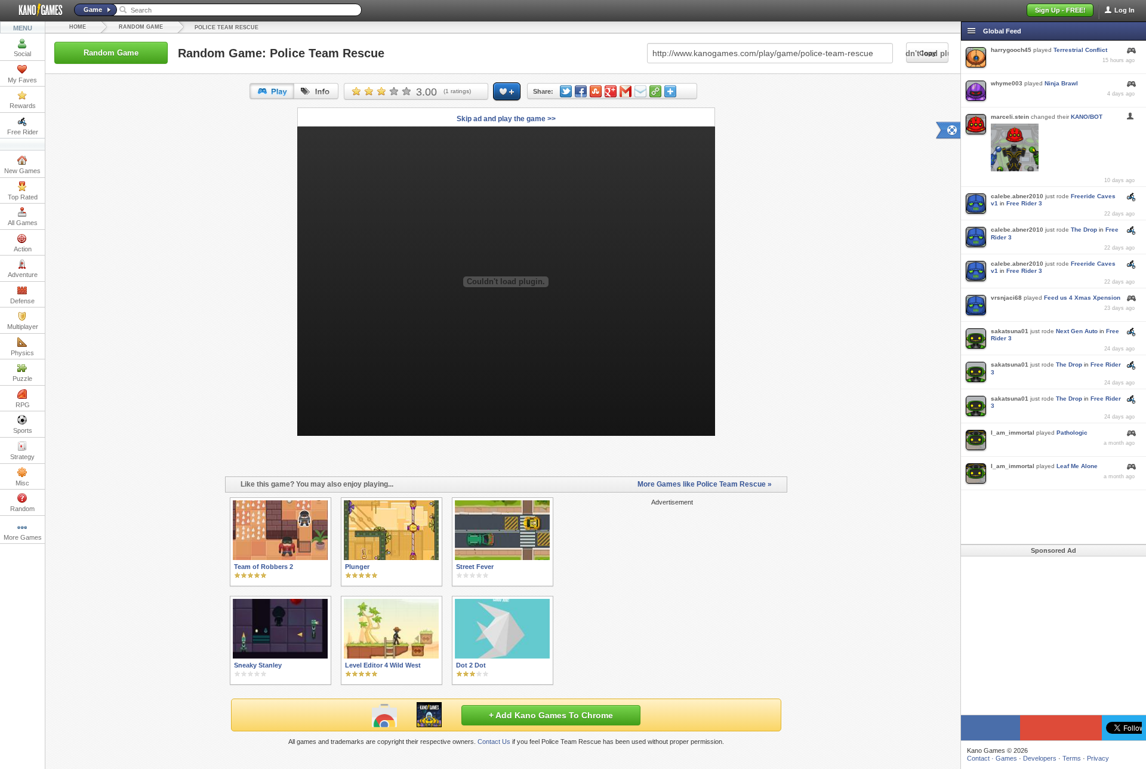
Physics (22, 352)
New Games (22, 170)
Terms (1071, 758)
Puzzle (22, 378)
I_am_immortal (1012, 432)
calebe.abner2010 (1017, 196)
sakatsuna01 (1009, 331)
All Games (23, 222)
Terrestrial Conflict (1080, 50)
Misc (22, 483)
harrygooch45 (1011, 50)
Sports (22, 430)
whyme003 (1006, 83)
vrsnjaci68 (1006, 297)
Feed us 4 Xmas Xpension (1082, 297)
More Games (23, 537)
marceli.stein (1010, 116)
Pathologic (1072, 432)
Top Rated (23, 197)
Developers (1039, 758)
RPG (23, 404)
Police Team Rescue (226, 27)
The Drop (1084, 229)
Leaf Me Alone (1077, 466)
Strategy (22, 456)
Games (1006, 758)
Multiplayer (22, 326)
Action (23, 249)
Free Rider (22, 132)
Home (77, 27)
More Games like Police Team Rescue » (704, 484)
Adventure (23, 274)
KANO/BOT (1086, 116)
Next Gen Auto (1077, 331)
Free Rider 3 (1024, 203)
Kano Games (36, 10)
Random (22, 508)
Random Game (141, 27)
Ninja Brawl (1061, 83)
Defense (22, 300)
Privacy (1098, 758)
